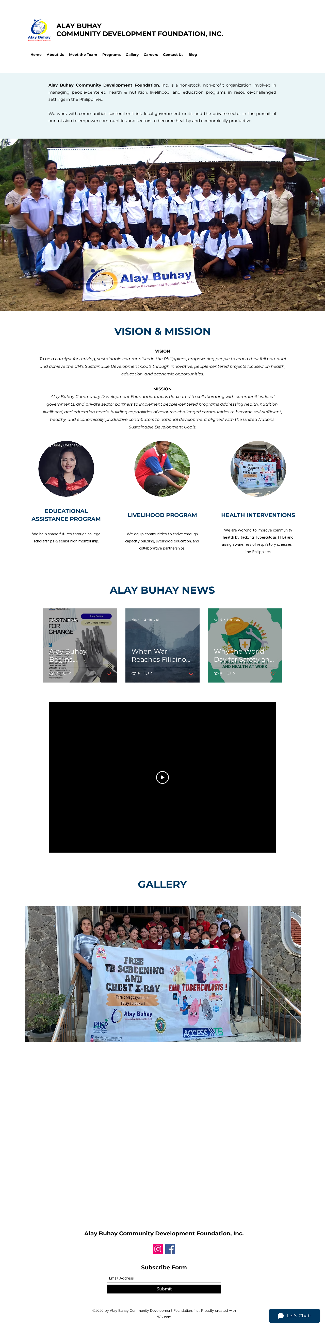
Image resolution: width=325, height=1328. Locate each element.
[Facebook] (170, 1249)
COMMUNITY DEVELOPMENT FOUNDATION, (132, 34)
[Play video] (162, 777)
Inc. (238, 1233)
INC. (216, 34)
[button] (163, 974)
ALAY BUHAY (79, 26)
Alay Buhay (101, 1233)
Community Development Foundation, (176, 1233)
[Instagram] (158, 1249)
